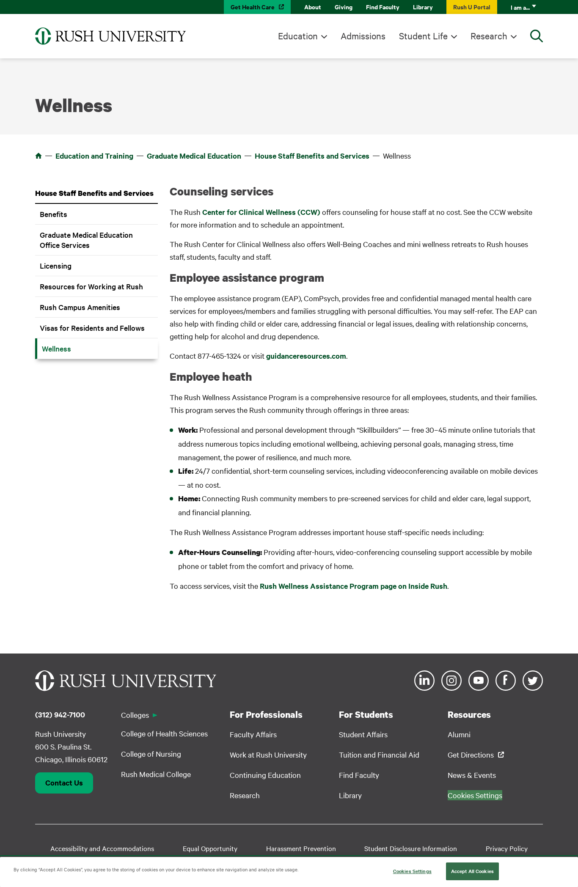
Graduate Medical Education (194, 155)
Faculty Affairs (253, 734)
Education (298, 35)
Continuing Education (265, 775)
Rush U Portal (471, 6)
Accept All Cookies (472, 871)
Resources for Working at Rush (91, 286)
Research (489, 35)
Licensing (56, 265)
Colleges (135, 714)
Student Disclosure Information (410, 848)
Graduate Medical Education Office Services (86, 240)
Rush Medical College (156, 774)
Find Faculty (382, 6)
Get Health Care (253, 6)
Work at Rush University (268, 754)
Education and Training (94, 155)
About (312, 6)
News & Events (472, 775)
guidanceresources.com (306, 356)
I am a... (520, 7)
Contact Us (64, 782)
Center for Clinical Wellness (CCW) (261, 212)
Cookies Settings (412, 871)
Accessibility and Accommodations (102, 848)
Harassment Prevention (301, 848)
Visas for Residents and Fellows (92, 327)
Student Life (423, 35)
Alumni (459, 734)
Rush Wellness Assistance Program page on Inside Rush (353, 586)
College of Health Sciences (164, 733)
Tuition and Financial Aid (379, 754)
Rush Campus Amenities (80, 307)
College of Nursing (151, 753)
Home (38, 155)
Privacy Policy (507, 848)
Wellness (56, 348)
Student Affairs (363, 734)
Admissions (363, 35)
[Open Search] (536, 36)
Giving (343, 6)
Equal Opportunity (210, 848)
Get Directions (471, 754)
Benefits (53, 214)
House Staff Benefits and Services (312, 155)
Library (423, 6)
